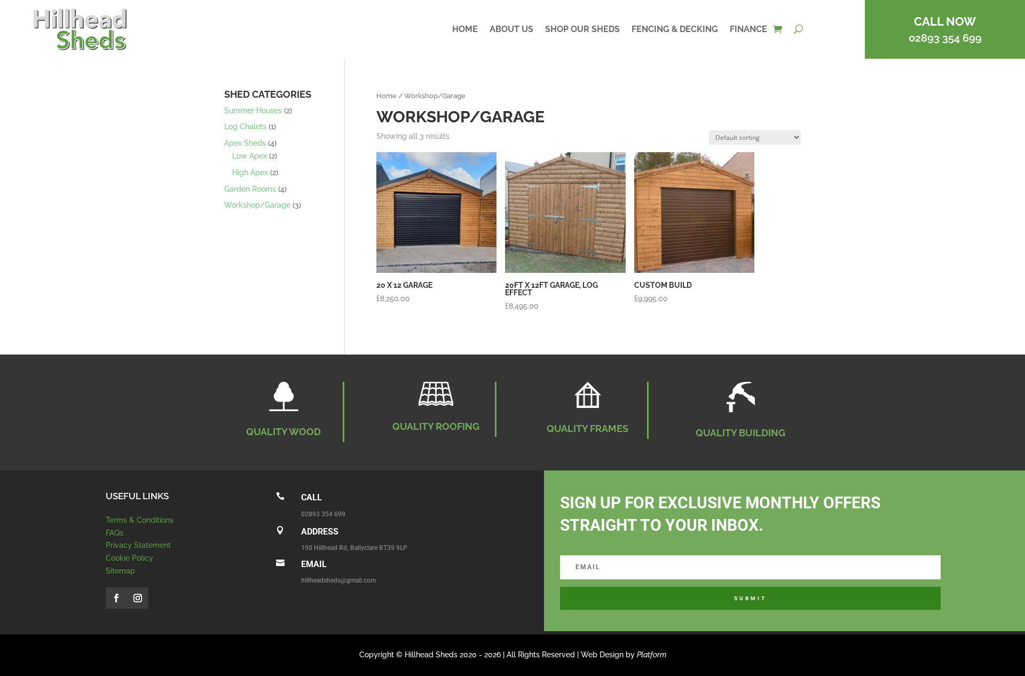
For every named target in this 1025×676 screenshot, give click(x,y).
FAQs (114, 533)
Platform (651, 654)
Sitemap (120, 571)
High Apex (250, 172)
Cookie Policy (129, 558)
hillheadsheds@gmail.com (338, 580)
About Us (511, 30)
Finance (748, 30)
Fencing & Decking (675, 30)
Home (465, 30)
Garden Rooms (250, 189)
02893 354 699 (945, 38)
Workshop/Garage (257, 205)
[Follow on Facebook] (116, 598)
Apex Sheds (245, 143)
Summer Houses (253, 110)
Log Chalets (245, 126)
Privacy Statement (138, 545)
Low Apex (249, 156)
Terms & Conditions (140, 520)
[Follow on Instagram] (137, 598)
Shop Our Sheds (582, 30)
